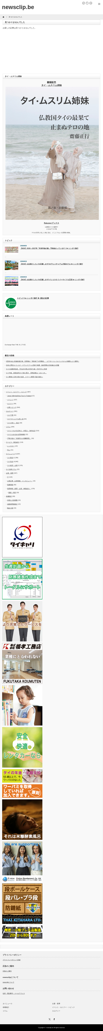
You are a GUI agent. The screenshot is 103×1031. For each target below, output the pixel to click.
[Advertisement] (51, 52)
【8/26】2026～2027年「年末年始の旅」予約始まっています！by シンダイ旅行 (49, 248)
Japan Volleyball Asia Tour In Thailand (19, 396)
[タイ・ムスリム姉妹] (52, 219)
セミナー (10, 403)
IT (8, 477)
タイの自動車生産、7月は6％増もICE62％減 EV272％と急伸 (26, 369)
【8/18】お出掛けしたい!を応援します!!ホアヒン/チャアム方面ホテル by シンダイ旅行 (51, 264)
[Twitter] (49, 1019)
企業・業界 (9, 473)
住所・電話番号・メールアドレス (14, 993)
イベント (10, 399)
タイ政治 (10, 457)
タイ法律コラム (11, 469)
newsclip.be (49, 1027)
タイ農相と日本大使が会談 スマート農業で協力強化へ (24, 377)
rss (83, 3)
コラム (8, 427)
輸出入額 (10, 508)
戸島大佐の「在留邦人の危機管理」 (19, 438)
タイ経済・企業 (12, 465)
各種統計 (9, 496)
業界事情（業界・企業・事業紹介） (19, 488)
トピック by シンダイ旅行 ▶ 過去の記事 (33, 298)
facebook (90, 3)
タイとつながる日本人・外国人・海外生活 (21, 430)
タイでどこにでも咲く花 (15, 419)
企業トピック (11, 407)
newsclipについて (8, 982)
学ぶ (8, 450)
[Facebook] (54, 1019)
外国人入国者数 (12, 500)
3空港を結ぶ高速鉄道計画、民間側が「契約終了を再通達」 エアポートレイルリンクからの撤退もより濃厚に (42, 361)
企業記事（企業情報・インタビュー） (19, 481)
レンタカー (11, 446)
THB (16, 345)
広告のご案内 (7, 971)
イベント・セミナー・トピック (16, 392)
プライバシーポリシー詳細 (11, 960)
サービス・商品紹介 (12, 442)
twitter (87, 3)
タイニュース (10, 454)
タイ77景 (10, 415)
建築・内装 (12, 492)
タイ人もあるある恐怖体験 (16, 434)
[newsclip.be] (18, 7)
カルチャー (9, 411)
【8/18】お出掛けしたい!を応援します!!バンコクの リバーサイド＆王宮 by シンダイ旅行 (52, 280)
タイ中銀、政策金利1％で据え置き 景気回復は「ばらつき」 (26, 373)
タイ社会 (10, 461)
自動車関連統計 (12, 504)
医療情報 (10, 485)
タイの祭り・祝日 (13, 423)
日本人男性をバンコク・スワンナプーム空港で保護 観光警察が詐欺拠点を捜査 (32, 365)
